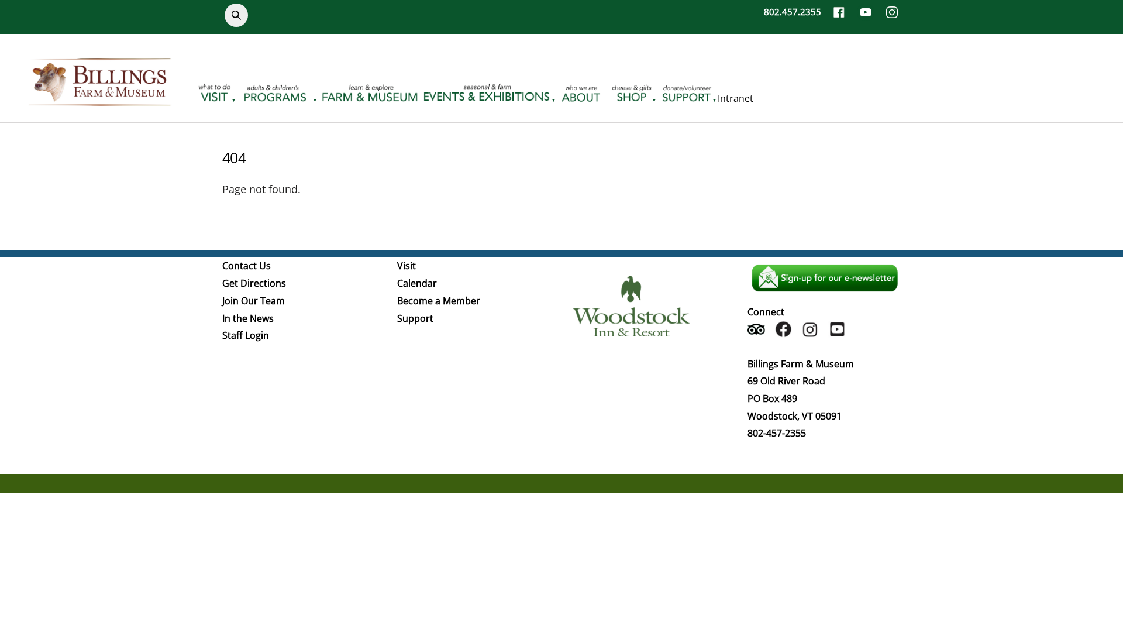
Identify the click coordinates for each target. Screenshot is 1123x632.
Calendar (417, 283)
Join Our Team (253, 300)
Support (415, 318)
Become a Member (438, 300)
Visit (406, 265)
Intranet (735, 98)
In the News (248, 318)
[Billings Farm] (99, 99)
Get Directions (254, 283)
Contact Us (246, 265)
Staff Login (245, 335)
